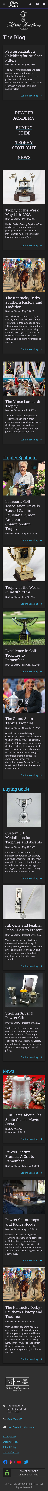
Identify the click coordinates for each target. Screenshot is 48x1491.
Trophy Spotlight (24, 145)
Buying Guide (24, 130)
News (24, 157)
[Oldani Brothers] (14, 4)
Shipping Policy (10, 1441)
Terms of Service (11, 1452)
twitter (26, 1462)
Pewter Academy (24, 115)
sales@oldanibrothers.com (21, 1427)
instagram (12, 1462)
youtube (19, 1462)
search (30, 4)
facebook (5, 1462)
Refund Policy (9, 1447)
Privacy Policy (9, 1436)
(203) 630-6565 (14, 1419)
